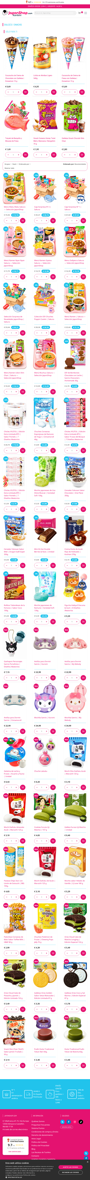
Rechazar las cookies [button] (70, 1172)
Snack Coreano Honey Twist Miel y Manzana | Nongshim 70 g (44, 141)
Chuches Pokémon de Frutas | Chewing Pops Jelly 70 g (43, 939)
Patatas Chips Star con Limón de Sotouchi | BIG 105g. (14, 883)
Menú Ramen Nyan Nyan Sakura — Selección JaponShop (14, 263)
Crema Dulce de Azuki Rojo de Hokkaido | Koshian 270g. (74, 552)
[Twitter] (86, 1153)
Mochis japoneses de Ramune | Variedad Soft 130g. (44, 608)
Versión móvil (67, 1127)
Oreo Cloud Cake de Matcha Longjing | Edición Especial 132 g (74, 939)
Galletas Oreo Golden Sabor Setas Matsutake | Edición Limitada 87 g (44, 995)
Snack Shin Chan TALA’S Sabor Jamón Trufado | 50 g (13, 1052)
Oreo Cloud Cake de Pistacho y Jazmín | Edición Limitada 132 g (13, 995)
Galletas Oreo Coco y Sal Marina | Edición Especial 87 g (75, 995)
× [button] (87, 1162)
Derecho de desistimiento (42, 1135)
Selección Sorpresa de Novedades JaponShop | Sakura (14, 319)
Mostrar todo (9, 168)
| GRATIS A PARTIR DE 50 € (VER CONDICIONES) (45, 6)
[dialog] (45, 1170)
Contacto (35, 1156)
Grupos (7, 164)
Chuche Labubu (40, 771)
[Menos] (6, 220)
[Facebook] (86, 1158)
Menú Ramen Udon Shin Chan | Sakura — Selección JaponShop (14, 375)
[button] (30, 1177)
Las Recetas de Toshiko (41, 1152)
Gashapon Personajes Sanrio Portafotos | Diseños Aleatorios (13, 664)
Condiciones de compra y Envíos (45, 1132)
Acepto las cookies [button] (70, 1167)
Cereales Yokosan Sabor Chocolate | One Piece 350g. (75, 493)
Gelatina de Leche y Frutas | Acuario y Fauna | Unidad (14, 774)
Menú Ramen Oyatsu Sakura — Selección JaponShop (43, 263)
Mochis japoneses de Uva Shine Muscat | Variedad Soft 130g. (44, 493)
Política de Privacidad (40, 1145)
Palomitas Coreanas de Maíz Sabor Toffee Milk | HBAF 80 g (14, 939)
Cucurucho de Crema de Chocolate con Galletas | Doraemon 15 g (14, 78)
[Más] (16, 220)
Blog (33, 1149)
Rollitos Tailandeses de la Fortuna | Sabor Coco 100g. (14, 608)
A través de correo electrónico (15, 1129)
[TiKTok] (81, 1122)
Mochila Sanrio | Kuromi (44, 717)
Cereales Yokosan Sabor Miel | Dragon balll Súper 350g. (14, 552)
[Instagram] (75, 1122)
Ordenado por (24, 164)
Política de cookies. (29, 1175)
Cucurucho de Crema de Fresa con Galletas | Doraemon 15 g (71, 78)
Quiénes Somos (38, 1121)
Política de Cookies (39, 1142)
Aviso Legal (36, 1138)
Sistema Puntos (38, 1128)
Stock (14, 164)
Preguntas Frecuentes (41, 1125)
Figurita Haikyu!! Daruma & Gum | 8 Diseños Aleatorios (75, 608)
